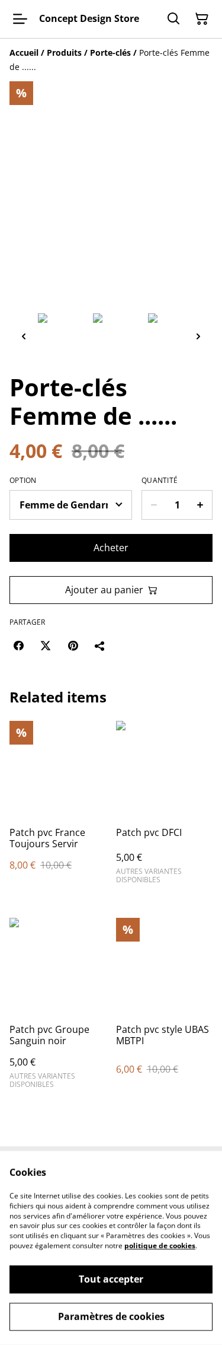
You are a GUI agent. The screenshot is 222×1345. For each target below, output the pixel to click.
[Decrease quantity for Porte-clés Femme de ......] (153, 505)
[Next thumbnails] (198, 336)
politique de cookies (159, 1246)
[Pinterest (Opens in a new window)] (73, 645)
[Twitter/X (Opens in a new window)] (45, 645)
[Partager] (100, 645)
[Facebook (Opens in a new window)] (18, 645)
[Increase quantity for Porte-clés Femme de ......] (200, 505)
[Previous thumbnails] (23, 336)
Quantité (159, 480)
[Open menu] (20, 19)
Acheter (111, 547)
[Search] (173, 19)
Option (23, 480)
